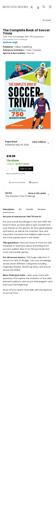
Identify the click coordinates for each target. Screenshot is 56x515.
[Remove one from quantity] (8, 168)
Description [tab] (8, 209)
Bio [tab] (20, 209)
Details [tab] (29, 209)
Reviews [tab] (42, 209)
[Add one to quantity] (16, 168)
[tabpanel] (28, 259)
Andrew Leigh (10, 42)
